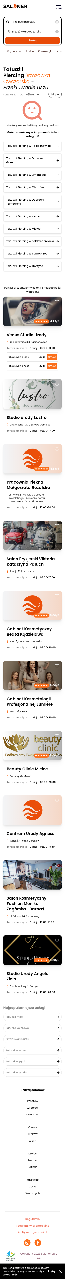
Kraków (33, 1134)
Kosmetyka (46, 51)
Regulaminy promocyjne (32, 1226)
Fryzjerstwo (14, 51)
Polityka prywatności (32, 1232)
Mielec (32, 1153)
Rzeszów (32, 1101)
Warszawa (32, 1114)
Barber (30, 51)
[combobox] (32, 22)
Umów (52, 357)
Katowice (32, 1180)
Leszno (32, 1160)
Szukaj (32, 40)
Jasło (32, 1186)
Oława (32, 1127)
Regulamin (32, 1219)
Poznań (32, 1167)
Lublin (32, 1141)
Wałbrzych (33, 1193)
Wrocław (32, 1108)
